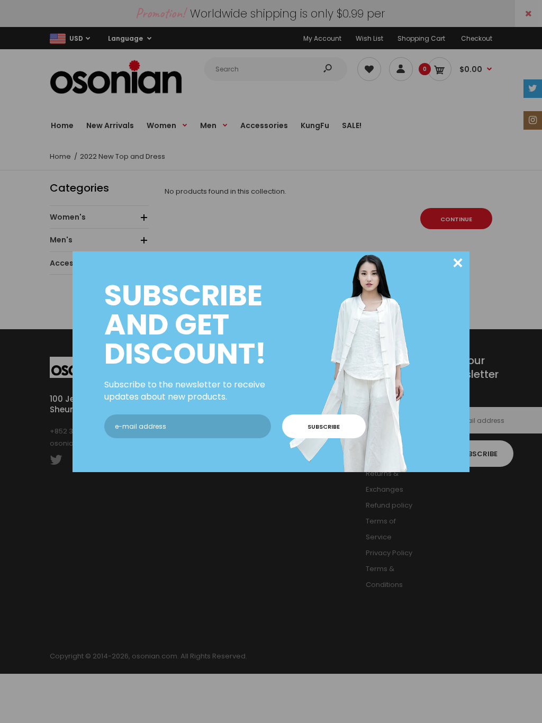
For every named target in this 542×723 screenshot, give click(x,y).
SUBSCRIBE (324, 426)
